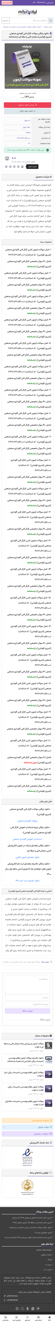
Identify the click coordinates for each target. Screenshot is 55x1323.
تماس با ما (48, 1269)
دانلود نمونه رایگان (27, 111)
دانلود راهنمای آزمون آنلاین (28, 857)
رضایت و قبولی (46, 1255)
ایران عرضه (48, 27)
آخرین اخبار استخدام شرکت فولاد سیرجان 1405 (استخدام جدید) (28, 1237)
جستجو (6, 20)
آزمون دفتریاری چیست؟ (43, 1232)
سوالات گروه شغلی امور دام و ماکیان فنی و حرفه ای (21, 962)
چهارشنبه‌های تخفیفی (44, 1250)
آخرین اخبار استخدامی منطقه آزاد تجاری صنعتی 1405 (32, 1222)
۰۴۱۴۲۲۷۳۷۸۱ (12, 1296)
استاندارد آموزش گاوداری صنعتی (27, 839)
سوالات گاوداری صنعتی (27, 821)
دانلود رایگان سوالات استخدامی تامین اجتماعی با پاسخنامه (30, 1227)
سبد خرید (6, 2)
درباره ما (49, 1264)
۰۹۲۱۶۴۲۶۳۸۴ (12, 1300)
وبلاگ (50, 1259)
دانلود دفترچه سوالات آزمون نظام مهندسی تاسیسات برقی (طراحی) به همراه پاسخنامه (25, 1060)
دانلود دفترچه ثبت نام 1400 (27, 880)
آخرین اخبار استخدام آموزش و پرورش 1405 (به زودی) (32, 1217)
